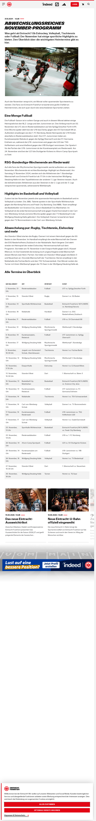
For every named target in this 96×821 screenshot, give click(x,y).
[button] (89, 4)
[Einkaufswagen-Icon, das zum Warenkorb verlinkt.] (83, 4)
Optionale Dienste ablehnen (47, 810)
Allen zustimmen (47, 804)
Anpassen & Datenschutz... (15, 815)
